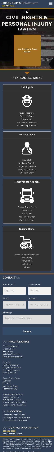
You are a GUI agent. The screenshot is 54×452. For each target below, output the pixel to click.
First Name (8, 284)
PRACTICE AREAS (16, 341)
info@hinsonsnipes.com (13, 434)
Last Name (34, 284)
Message (7, 312)
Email (5, 298)
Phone (32, 298)
